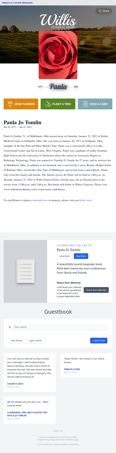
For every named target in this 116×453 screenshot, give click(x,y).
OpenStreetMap (61, 444)
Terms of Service (66, 439)
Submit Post (99, 340)
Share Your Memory (96, 289)
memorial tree (40, 200)
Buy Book (81, 256)
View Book (64, 256)
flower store (85, 200)
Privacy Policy (49, 439)
